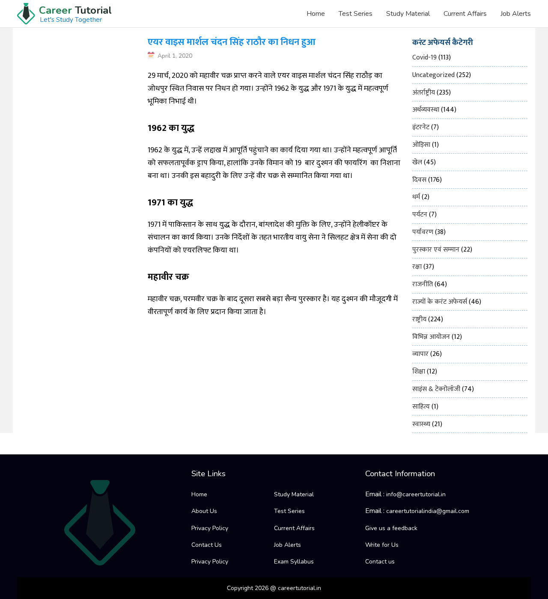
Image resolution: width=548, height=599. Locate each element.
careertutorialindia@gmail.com (427, 511)
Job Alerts (515, 13)
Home (316, 13)
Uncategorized (433, 75)
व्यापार (420, 354)
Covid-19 (424, 57)
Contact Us (206, 545)
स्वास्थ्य (421, 424)
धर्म (416, 197)
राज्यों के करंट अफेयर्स (439, 302)
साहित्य (421, 406)
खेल (417, 162)
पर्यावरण (422, 232)
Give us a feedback (391, 528)
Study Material (408, 13)
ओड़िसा (421, 145)
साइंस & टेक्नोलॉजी (436, 389)
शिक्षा (418, 371)
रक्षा (417, 267)
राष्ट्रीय (419, 319)
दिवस (419, 180)
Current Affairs (465, 13)
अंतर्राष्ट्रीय (423, 92)
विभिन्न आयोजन (431, 337)
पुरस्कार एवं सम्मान (435, 249)
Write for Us (382, 545)
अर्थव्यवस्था (425, 110)
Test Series (355, 13)
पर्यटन (419, 214)
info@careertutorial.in (416, 494)
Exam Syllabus (294, 561)
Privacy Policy (209, 528)
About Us (204, 511)
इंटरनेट (420, 127)
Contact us (380, 561)
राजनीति (422, 284)
